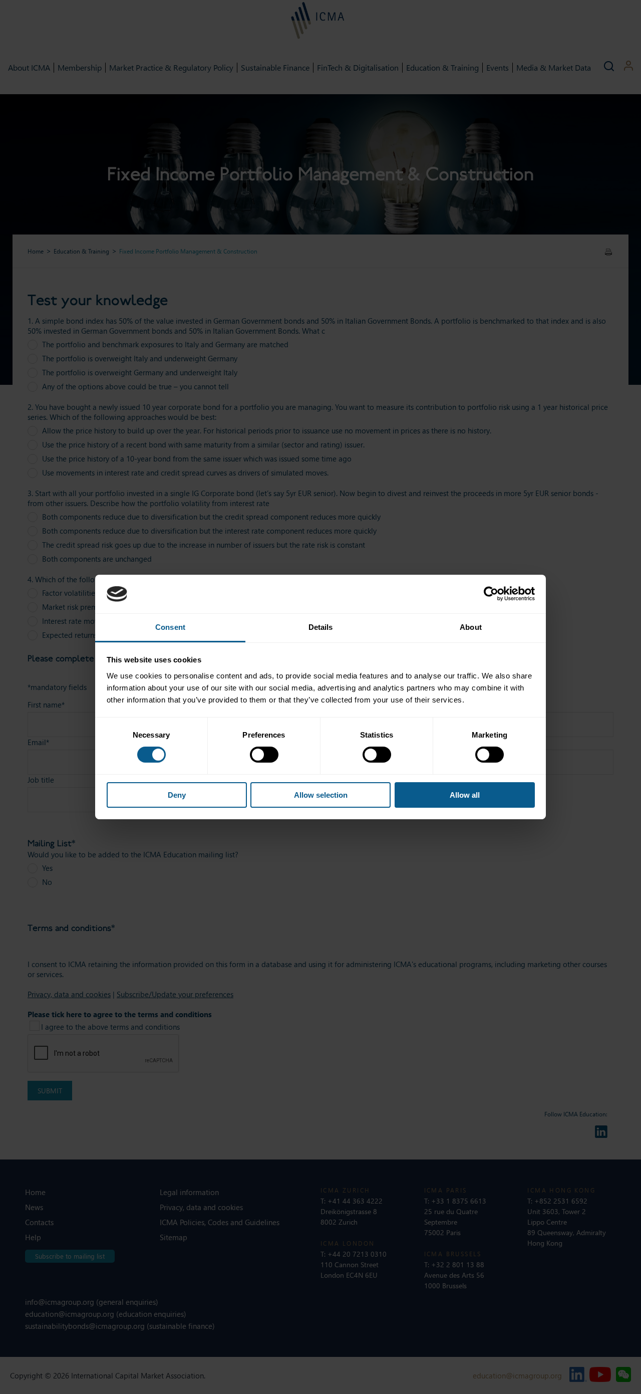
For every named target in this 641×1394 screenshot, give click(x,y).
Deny (177, 795)
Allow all (465, 795)
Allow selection (321, 795)
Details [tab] (320, 627)
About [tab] (471, 627)
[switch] (264, 755)
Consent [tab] (170, 627)
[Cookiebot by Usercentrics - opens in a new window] (491, 593)
